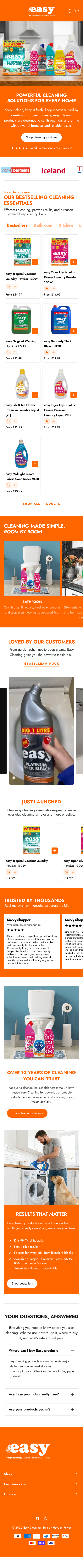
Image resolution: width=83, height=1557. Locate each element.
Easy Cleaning (32, 1527)
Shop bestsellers (22, 1283)
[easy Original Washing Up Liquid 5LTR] (22, 319)
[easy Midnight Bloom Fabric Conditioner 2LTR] (22, 452)
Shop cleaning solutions (41, 137)
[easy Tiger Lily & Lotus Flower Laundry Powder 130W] (60, 251)
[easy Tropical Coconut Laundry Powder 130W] (22, 251)
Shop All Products (41, 504)
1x (8, 286)
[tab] (17, 225)
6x (15, 421)
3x (15, 286)
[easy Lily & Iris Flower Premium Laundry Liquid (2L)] (22, 383)
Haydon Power (62, 1527)
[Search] (70, 11)
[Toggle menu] (6, 12)
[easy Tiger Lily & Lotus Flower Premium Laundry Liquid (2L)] (60, 383)
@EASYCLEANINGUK (41, 664)
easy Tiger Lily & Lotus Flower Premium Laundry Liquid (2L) (59, 410)
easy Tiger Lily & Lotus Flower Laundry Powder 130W (60, 277)
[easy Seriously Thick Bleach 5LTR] (60, 319)
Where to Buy (57, 1371)
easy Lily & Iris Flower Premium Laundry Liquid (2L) (22, 410)
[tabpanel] (41, 364)
